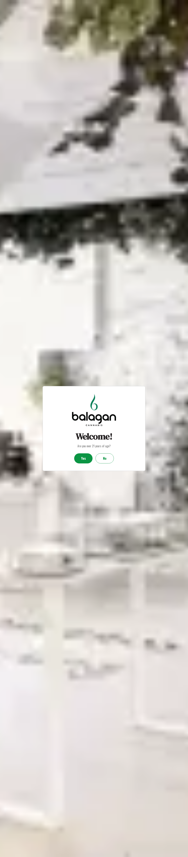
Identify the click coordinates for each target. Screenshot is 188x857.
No (104, 458)
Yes (83, 458)
